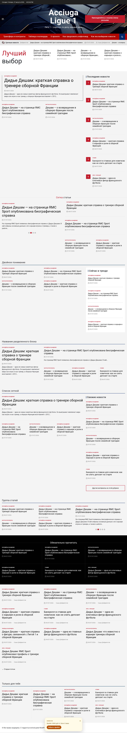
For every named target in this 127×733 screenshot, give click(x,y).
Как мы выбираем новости (103, 36)
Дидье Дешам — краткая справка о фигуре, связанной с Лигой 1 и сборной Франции (21, 634)
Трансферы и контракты (14, 36)
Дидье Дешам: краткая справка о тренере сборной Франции (42, 54)
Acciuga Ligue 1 (63, 16)
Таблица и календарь (38, 36)
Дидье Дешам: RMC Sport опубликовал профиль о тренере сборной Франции (20, 654)
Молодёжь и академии (10, 76)
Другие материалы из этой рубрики (105, 488)
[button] (124, 54)
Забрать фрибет (54, 727)
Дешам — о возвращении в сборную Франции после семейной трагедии (89, 55)
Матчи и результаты (51, 104)
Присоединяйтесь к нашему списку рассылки (105, 19)
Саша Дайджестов (92, 42)
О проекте (55, 36)
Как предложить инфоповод (75, 36)
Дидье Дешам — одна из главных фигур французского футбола (62, 633)
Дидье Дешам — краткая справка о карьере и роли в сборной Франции (113, 54)
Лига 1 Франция (96, 175)
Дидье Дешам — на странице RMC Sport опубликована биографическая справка (44, 42)
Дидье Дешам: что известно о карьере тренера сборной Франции (103, 634)
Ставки (94, 157)
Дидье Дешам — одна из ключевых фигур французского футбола (107, 180)
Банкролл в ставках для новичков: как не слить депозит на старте (108, 162)
